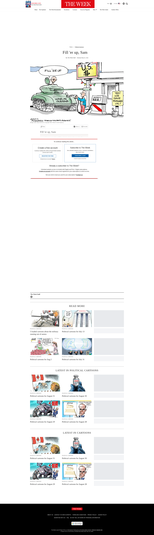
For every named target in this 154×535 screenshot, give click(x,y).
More (94, 9)
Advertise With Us (59, 517)
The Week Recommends (55, 9)
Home (71, 47)
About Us (50, 514)
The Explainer (42, 9)
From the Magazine (85, 9)
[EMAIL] (31, 297)
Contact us (79, 175)
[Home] (35, 9)
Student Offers (115, 9)
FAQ (68, 517)
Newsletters (66, 9)
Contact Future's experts (62, 514)
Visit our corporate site (97, 530)
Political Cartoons (79, 47)
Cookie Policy (102, 514)
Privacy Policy (92, 514)
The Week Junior (104, 9)
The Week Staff (72, 57)
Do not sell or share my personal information (85, 517)
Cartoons (75, 9)
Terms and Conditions (79, 514)
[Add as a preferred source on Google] (77, 523)
